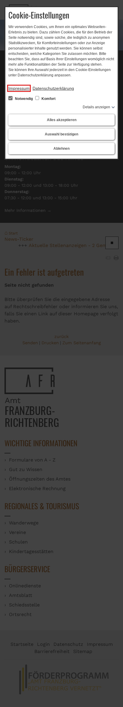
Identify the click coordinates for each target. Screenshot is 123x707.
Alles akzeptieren (61, 120)
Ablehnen (61, 148)
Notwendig (24, 99)
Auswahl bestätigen (61, 134)
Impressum (19, 88)
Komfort (48, 99)
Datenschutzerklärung (53, 88)
